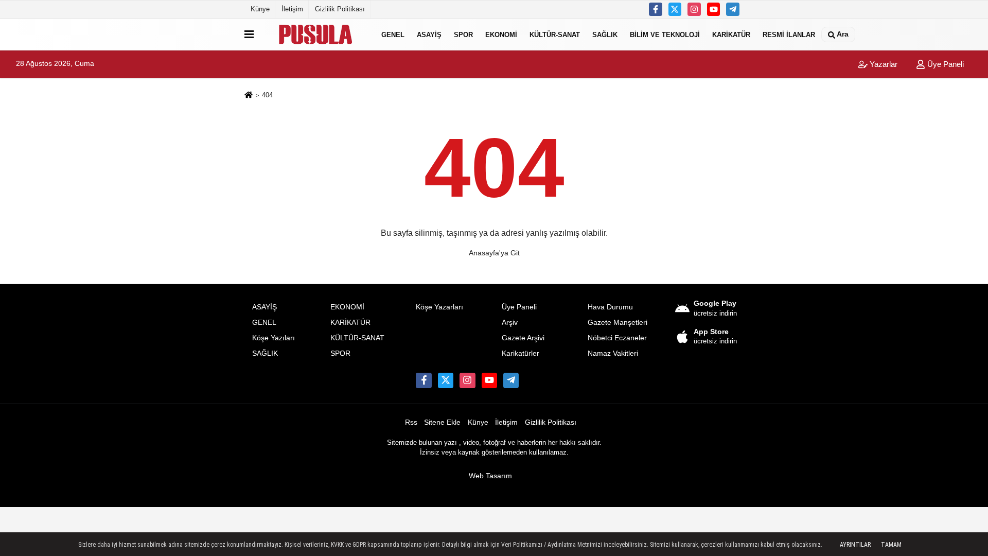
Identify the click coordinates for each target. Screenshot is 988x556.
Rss (411, 422)
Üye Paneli (944, 64)
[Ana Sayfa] (248, 95)
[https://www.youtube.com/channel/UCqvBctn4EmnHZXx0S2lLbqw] (713, 9)
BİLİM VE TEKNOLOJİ (665, 34)
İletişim (292, 9)
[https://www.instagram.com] (694, 9)
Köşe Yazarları (439, 307)
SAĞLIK (604, 34)
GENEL (392, 34)
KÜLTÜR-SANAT (555, 34)
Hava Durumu (610, 307)
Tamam (891, 544)
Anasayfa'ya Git (494, 253)
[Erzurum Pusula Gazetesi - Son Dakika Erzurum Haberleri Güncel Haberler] (315, 34)
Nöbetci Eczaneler (617, 338)
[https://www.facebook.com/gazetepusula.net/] (655, 9)
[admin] (732, 9)
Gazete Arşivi (523, 338)
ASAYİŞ (429, 34)
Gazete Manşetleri (617, 322)
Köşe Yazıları (273, 338)
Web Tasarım (490, 476)
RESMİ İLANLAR (789, 34)
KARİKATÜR (731, 34)
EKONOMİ (501, 34)
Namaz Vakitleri (613, 353)
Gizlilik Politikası (340, 9)
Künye (260, 9)
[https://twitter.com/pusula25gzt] (675, 9)
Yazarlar (882, 64)
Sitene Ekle (442, 422)
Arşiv (510, 322)
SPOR (463, 34)
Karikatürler (520, 353)
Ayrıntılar (855, 544)
